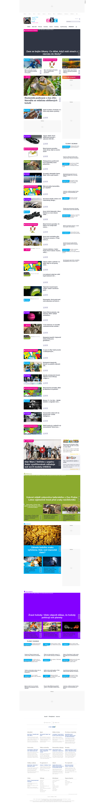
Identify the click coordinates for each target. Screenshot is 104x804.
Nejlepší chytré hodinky (44, 749)
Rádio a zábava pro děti (68, 782)
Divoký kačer (35, 765)
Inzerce (58, 716)
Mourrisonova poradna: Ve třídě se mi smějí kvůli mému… (51, 225)
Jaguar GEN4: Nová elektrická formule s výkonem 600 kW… (49, 137)
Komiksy (56, 26)
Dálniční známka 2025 (33, 750)
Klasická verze (48, 722)
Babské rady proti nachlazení (57, 766)
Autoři (45, 716)
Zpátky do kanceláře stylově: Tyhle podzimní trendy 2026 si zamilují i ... (70, 742)
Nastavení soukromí (36, 801)
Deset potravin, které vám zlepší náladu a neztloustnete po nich (57, 769)
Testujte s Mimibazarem (55, 780)
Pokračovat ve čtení (74, 454)
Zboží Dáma (42, 783)
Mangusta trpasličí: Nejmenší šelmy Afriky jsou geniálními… (52, 339)
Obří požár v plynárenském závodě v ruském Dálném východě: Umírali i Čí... (33, 737)
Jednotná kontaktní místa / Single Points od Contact (53, 801)
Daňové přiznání (55, 749)
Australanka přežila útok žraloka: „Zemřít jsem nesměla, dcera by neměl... (70, 740)
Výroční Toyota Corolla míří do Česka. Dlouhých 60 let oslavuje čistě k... (33, 753)
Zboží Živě (41, 781)
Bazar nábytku (54, 790)
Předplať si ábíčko (35, 22)
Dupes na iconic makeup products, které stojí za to (45, 769)
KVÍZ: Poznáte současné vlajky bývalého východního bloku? (32, 770)
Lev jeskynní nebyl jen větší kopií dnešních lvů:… (51, 275)
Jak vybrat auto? (42, 791)
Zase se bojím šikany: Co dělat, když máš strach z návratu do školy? (70, 770)
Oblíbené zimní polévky (69, 749)
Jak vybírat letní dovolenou (69, 736)
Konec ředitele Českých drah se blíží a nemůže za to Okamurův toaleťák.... (58, 757)
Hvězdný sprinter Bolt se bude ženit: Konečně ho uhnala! (45, 741)
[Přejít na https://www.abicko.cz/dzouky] (71, 458)
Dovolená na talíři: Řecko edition (44, 770)
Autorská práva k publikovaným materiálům (36, 800)
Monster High (54, 781)
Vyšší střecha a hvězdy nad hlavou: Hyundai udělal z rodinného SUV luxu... (33, 757)
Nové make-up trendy (60, 735)
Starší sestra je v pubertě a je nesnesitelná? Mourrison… (52, 426)
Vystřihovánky (63, 26)
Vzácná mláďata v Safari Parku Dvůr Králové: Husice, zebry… (52, 250)
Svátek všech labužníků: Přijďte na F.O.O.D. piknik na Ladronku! (70, 757)
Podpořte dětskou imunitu (56, 765)
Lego (53, 783)
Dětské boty (54, 788)
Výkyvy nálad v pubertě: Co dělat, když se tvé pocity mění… (51, 263)
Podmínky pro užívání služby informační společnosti (51, 800)
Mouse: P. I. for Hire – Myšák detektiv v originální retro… (51, 401)
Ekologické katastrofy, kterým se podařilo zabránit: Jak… (51, 364)
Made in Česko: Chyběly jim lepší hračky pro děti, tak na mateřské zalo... (33, 787)
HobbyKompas (42, 787)
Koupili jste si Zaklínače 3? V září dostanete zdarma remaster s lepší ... (70, 768)
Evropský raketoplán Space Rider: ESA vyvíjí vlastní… (51, 174)
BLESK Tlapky (29, 765)
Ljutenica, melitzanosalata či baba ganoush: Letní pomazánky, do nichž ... (70, 753)
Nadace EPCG (60, 750)
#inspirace (42, 765)
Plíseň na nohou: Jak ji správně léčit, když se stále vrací (57, 773)
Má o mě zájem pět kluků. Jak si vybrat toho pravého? (70, 772)
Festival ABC (71, 766)
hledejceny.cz (42, 780)
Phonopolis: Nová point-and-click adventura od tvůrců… (52, 300)
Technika (46, 26)
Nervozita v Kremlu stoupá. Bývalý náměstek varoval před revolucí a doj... (58, 753)
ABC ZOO (34, 26)
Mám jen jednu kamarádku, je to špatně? (51, 186)
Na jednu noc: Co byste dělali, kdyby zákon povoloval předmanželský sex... (33, 741)
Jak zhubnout (54, 734)
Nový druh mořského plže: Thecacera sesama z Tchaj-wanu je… (51, 238)
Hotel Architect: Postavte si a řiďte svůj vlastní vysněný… (52, 110)
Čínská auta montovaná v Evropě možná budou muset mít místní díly (32, 755)
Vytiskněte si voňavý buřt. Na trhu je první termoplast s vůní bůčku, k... (45, 754)
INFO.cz (31, 735)
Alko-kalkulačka (30, 749)
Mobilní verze (56, 722)
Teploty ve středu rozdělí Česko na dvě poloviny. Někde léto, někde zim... (33, 739)
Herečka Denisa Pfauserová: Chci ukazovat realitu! (32, 783)
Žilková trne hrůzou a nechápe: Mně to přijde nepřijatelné (58, 739)
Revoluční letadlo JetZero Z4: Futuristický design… (52, 199)
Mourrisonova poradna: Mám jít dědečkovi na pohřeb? (52, 388)
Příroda (40, 26)
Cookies (73, 800)
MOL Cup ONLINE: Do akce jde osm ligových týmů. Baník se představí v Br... (45, 737)
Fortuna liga (29, 781)
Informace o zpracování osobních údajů (65, 800)
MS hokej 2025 (42, 734)
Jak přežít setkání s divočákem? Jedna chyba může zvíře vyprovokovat (58, 741)
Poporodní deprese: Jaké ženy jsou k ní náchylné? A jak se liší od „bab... (57, 771)
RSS (55, 796)
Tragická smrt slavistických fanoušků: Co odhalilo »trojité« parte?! (45, 739)
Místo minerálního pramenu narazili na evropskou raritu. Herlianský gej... (32, 768)
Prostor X (29, 780)
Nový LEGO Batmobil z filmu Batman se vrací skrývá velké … (52, 213)
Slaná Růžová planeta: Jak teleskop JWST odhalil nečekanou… (51, 313)
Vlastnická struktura (42, 801)
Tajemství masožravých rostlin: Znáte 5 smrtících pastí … (50, 288)
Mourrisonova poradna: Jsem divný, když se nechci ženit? (51, 150)
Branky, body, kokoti (34, 780)
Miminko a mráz (72, 735)
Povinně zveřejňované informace (66, 801)
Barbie (53, 782)
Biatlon (47, 734)
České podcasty (67, 781)
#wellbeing (46, 765)
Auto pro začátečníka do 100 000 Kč (45, 788)
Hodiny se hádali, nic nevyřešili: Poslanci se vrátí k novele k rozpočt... (57, 737)
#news (50, 765)
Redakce (52, 796)
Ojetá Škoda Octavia (43, 790)
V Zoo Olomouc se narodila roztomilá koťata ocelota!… (51, 325)
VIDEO (28, 26)
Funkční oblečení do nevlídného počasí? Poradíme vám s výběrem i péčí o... (70, 739)
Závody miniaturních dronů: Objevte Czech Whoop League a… (51, 376)
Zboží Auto (41, 789)
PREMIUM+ (71, 26)
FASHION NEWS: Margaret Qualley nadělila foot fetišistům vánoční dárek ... (45, 767)
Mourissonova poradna (69, 765)
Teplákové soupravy (55, 787)
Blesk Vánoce (29, 734)
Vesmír (51, 26)
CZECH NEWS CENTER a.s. (44, 799)
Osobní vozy (42, 782)
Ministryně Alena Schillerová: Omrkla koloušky (32, 785)
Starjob (66, 780)
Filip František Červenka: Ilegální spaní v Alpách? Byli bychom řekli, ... (33, 772)
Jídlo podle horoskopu (72, 750)
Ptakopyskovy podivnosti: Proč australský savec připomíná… (51, 162)
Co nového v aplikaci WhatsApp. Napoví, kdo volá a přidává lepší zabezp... (44, 756)
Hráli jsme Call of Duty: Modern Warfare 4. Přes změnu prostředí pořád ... (46, 758)
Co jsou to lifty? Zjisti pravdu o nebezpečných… (52, 350)
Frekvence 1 (67, 783)
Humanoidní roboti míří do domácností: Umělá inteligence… (51, 414)
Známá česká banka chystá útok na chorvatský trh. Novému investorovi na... (57, 755)
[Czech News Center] (54, 726)
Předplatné (52, 716)
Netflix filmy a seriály (31, 766)
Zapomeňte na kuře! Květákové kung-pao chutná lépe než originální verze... (70, 755)
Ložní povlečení (54, 789)
